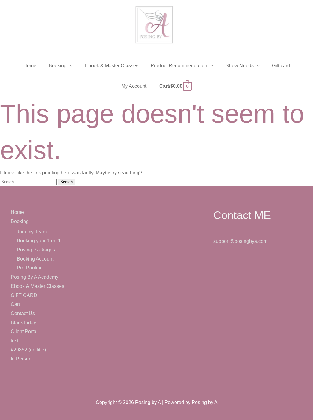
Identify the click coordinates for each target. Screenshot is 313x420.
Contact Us (23, 313)
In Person (21, 358)
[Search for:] (29, 181)
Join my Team (32, 231)
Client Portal (24, 331)
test (14, 340)
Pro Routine (30, 267)
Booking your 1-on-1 (39, 240)
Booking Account (35, 259)
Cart (15, 304)
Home (17, 212)
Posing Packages (36, 249)
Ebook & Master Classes (37, 286)
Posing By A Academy (34, 277)
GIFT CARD (24, 295)
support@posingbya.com (240, 241)
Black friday (23, 322)
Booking (20, 221)
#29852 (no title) (28, 349)
